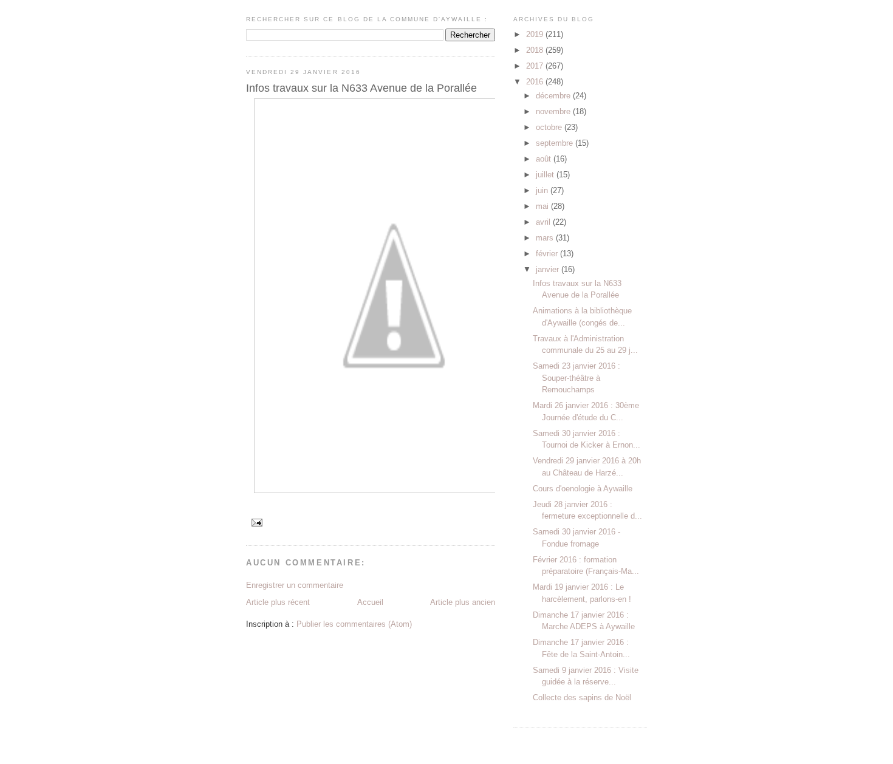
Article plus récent (278, 602)
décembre (554, 95)
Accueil (370, 602)
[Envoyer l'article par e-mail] (256, 522)
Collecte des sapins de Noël (582, 697)
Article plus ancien (462, 602)
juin (543, 190)
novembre (554, 111)
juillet (546, 174)
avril (544, 222)
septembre (555, 143)
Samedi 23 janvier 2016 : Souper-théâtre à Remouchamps (576, 377)
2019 (536, 34)
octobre (550, 127)
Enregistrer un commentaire (294, 585)
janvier (548, 269)
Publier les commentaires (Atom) (354, 624)
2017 (536, 65)
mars (546, 237)
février (548, 253)
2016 (536, 81)
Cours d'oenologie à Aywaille (582, 488)
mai (543, 206)
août (544, 158)
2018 (536, 50)
